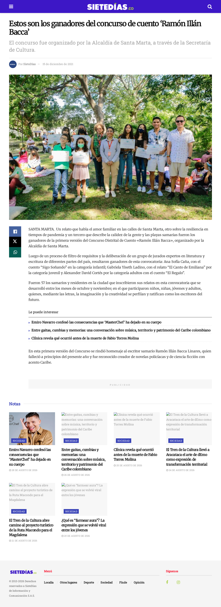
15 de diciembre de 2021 (58, 64)
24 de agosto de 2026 (181, 470)
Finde (123, 582)
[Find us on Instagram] (178, 582)
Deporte (89, 582)
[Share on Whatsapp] (15, 252)
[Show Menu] (11, 6)
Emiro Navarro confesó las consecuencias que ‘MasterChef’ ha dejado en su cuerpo (96, 322)
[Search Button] (210, 6)
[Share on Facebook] (15, 231)
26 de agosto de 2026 (76, 474)
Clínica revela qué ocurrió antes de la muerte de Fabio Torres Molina (85, 338)
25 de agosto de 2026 (129, 465)
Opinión (139, 582)
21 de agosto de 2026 (24, 540)
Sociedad (19, 440)
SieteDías (29, 64)
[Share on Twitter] (15, 242)
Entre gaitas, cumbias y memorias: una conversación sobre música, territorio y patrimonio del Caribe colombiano (121, 330)
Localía (49, 582)
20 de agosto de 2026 (76, 535)
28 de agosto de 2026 (24, 470)
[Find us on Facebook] (167, 582)
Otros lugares (68, 582)
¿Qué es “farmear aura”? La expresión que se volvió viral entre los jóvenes (84, 525)
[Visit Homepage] (110, 6)
